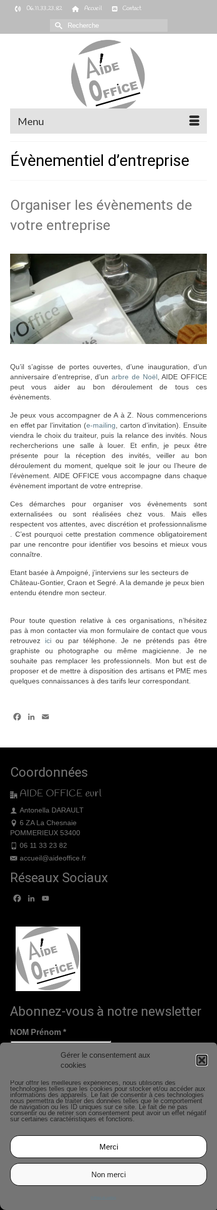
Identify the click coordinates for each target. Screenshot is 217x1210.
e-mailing (101, 425)
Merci (108, 1146)
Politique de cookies (103, 1197)
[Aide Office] (108, 77)
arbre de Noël (134, 377)
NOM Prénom (38, 1032)
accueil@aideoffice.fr (53, 858)
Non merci (108, 1174)
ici (48, 641)
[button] (202, 1060)
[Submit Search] (57, 25)
